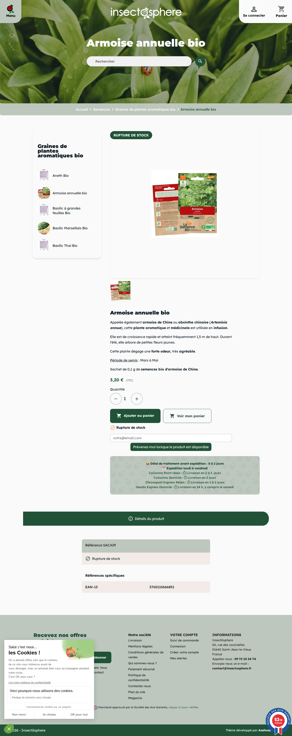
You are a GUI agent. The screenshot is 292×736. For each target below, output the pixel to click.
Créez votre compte (184, 652)
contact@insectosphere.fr (231, 668)
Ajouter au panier (135, 415)
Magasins (135, 698)
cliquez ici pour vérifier (183, 707)
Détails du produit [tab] (146, 518)
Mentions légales (140, 646)
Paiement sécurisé (141, 669)
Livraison (135, 640)
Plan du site (136, 692)
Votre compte (184, 635)
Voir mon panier (187, 415)
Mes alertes (178, 658)
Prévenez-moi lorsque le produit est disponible (171, 447)
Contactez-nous (139, 686)
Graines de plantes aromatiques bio (60, 151)
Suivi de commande (184, 640)
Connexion (178, 646)
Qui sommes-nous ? (142, 663)
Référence (93, 545)
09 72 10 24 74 (245, 659)
